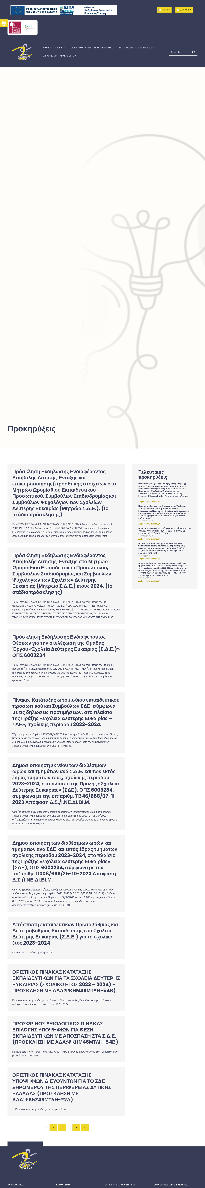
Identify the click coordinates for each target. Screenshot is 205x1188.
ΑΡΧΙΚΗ (47, 47)
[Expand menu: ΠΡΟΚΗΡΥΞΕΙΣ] (135, 47)
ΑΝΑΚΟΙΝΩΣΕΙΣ (146, 47)
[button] (4, 23)
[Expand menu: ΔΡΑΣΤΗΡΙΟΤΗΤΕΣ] (115, 47)
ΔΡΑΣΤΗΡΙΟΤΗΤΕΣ (103, 47)
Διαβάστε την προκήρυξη (149, 502)
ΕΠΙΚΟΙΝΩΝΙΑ (50, 56)
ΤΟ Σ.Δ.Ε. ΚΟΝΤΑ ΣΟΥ (79, 47)
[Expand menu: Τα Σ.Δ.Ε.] (65, 47)
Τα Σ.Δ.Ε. (58, 47)
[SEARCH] (193, 52)
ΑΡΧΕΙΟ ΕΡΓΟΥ (68, 56)
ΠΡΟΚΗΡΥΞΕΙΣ (126, 47)
